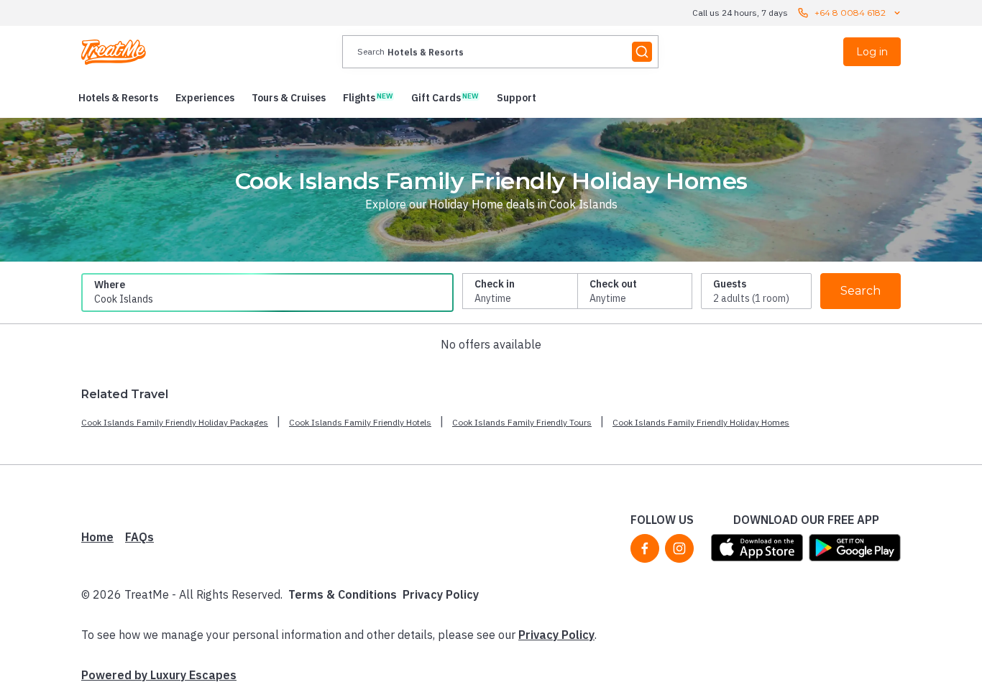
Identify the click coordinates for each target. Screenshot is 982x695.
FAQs (139, 537)
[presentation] (500, 52)
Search (860, 291)
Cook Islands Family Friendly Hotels (360, 422)
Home (97, 537)
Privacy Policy (441, 594)
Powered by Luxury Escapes (159, 675)
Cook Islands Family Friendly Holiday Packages (174, 422)
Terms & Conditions (342, 594)
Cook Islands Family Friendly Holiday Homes (700, 422)
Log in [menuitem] (872, 51)
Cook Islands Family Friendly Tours (522, 422)
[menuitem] (118, 98)
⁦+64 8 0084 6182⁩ (850, 12)
